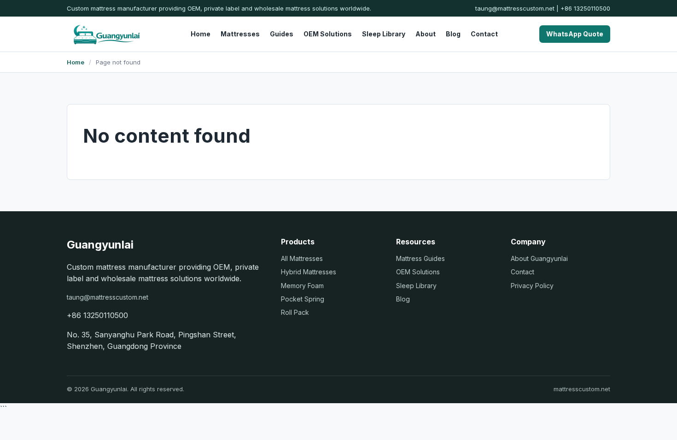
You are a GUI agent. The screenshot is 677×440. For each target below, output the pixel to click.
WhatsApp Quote (574, 34)
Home (200, 34)
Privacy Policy (532, 285)
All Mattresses (302, 258)
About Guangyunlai (539, 258)
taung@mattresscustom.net (514, 8)
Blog (453, 34)
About (425, 34)
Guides (281, 34)
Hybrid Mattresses (308, 272)
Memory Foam (302, 285)
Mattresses (240, 34)
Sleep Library (383, 34)
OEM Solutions (327, 34)
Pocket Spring (302, 299)
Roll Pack (295, 312)
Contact (484, 34)
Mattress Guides (420, 258)
